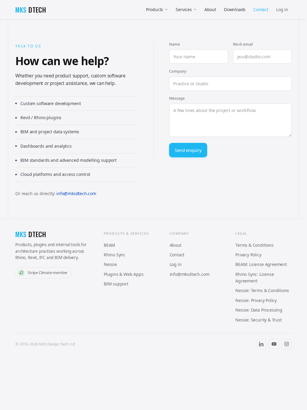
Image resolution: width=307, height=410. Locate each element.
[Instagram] (287, 344)
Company (177, 71)
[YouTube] (274, 344)
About (210, 9)
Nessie (110, 264)
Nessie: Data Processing (258, 310)
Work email (243, 44)
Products (154, 9)
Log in (282, 9)
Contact (260, 9)
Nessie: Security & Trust (258, 320)
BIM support (116, 284)
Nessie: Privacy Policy (256, 300)
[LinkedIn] (261, 344)
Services (184, 9)
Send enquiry (188, 150)
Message (177, 98)
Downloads (235, 9)
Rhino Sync (114, 255)
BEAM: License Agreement (261, 264)
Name (174, 44)
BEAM (109, 245)
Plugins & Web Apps (124, 274)
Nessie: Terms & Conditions (262, 290)
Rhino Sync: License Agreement (254, 277)
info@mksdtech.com (76, 193)
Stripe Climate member (47, 272)
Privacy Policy (248, 255)
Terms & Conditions (254, 245)
